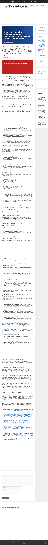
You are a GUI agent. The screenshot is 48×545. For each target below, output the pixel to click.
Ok (24, 543)
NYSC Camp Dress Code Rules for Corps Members (42, 61)
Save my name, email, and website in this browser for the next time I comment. (18, 495)
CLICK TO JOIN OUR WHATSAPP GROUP (38, 5)
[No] (46, 542)
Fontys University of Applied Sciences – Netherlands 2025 (41, 40)
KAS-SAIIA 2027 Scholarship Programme (24, 329)
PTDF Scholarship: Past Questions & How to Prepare (41, 56)
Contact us (18, 1)
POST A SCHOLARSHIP (33, 1)
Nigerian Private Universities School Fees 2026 (41, 45)
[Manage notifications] (46, 543)
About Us (12, 1)
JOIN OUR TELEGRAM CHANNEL (40, 75)
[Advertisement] (38, 15)
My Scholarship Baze (16, 6)
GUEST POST (25, 1)
